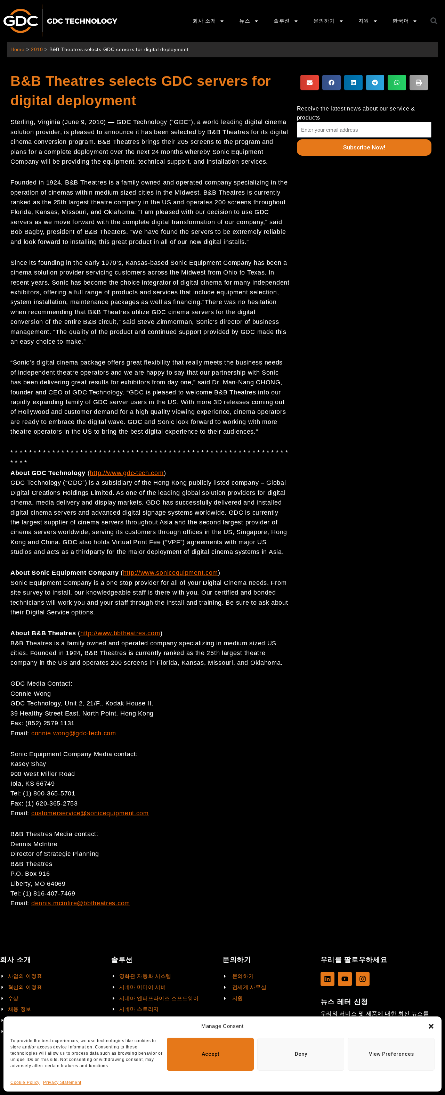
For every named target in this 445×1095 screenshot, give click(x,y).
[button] (431, 1026)
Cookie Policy (25, 1082)
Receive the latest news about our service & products (356, 113)
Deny (301, 1054)
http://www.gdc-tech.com (126, 472)
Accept (210, 1054)
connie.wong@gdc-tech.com (73, 733)
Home (17, 49)
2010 (37, 49)
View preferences (391, 1054)
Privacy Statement (62, 1082)
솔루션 (282, 21)
